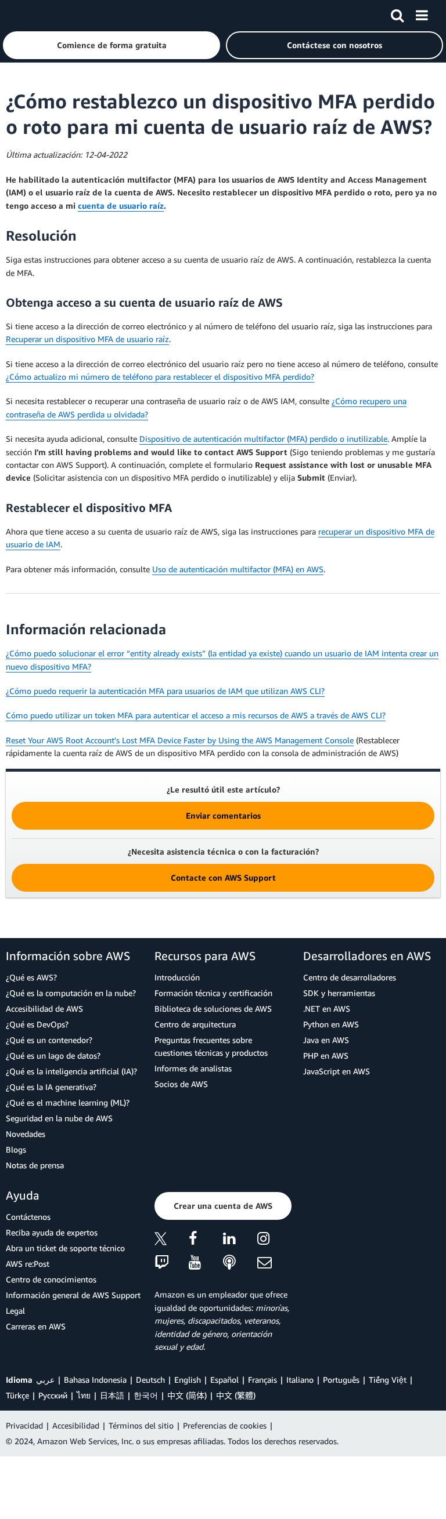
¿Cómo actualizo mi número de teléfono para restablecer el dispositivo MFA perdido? (160, 376)
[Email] (274, 1263)
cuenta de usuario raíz (121, 205)
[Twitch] (171, 1263)
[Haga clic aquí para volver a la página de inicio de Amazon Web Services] (30, 14)
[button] (111, 45)
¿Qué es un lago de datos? (53, 1055)
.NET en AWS (326, 1008)
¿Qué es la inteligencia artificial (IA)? (71, 1071)
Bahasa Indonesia (95, 1379)
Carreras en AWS (36, 1326)
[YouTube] (206, 1263)
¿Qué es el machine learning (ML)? (68, 1102)
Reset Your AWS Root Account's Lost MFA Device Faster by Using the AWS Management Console (180, 740)
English (187, 1379)
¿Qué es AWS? (31, 977)
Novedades (25, 1134)
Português (341, 1379)
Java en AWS (326, 1040)
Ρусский (52, 1395)
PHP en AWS (325, 1055)
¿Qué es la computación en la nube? (71, 993)
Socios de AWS (181, 1084)
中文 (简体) (187, 1395)
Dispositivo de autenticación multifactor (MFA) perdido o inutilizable (263, 439)
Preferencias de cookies (225, 1425)
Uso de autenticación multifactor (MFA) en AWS (237, 569)
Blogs (16, 1149)
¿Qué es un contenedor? (49, 1040)
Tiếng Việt (388, 1379)
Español (224, 1379)
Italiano (300, 1379)
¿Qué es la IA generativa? (51, 1087)
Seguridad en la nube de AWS (59, 1118)
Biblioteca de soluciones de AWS (213, 1008)
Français (262, 1379)
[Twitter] (171, 1240)
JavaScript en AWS (336, 1071)
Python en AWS (331, 1024)
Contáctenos (28, 1217)
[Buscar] (397, 13)
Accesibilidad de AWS (44, 1008)
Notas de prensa (35, 1165)
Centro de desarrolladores (349, 977)
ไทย (84, 1395)
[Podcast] (240, 1263)
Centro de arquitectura (195, 1024)
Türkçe (17, 1395)
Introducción (177, 977)
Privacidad (24, 1425)
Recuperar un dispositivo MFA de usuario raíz (87, 339)
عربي (45, 1379)
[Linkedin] (240, 1240)
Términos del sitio (141, 1425)
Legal (15, 1311)
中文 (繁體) (236, 1395)
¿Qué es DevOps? (37, 1024)
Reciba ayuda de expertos (52, 1232)
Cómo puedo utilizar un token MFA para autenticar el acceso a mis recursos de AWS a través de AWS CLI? (196, 715)
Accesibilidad (75, 1425)
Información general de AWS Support (73, 1295)
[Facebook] (206, 1240)
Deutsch (150, 1379)
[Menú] (421, 13)
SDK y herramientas (339, 993)
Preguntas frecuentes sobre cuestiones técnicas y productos (211, 1046)
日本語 (112, 1395)
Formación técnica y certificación (213, 993)
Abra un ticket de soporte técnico (65, 1248)
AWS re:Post (27, 1264)
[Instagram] (274, 1240)
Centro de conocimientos (51, 1279)
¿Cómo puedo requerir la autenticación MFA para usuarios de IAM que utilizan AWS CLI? (165, 691)
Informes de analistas (193, 1068)
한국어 (146, 1395)
